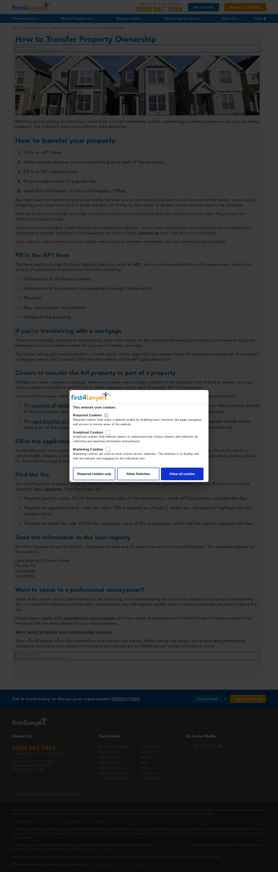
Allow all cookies (182, 474)
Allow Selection (138, 474)
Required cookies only (94, 474)
